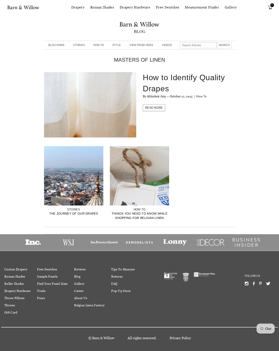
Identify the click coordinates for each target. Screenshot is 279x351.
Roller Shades (14, 283)
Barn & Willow (103, 338)
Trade (41, 291)
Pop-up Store (121, 291)
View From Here (141, 45)
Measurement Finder (202, 7)
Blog (77, 276)
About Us (80, 298)
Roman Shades (102, 7)
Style (116, 45)
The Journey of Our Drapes (73, 213)
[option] (33, 242)
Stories (79, 45)
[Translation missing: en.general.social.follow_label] (246, 284)
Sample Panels (47, 276)
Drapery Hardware (135, 7)
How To (98, 45)
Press (41, 298)
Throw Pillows (14, 298)
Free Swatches (167, 7)
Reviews (80, 269)
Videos (167, 45)
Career (79, 291)
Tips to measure (123, 269)
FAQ (114, 283)
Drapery (78, 7)
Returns (116, 276)
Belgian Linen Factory (89, 305)
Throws (9, 305)
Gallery (231, 7)
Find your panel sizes (52, 283)
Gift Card (10, 312)
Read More (154, 107)
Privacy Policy (180, 338)
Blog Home (56, 45)
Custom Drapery (15, 269)
